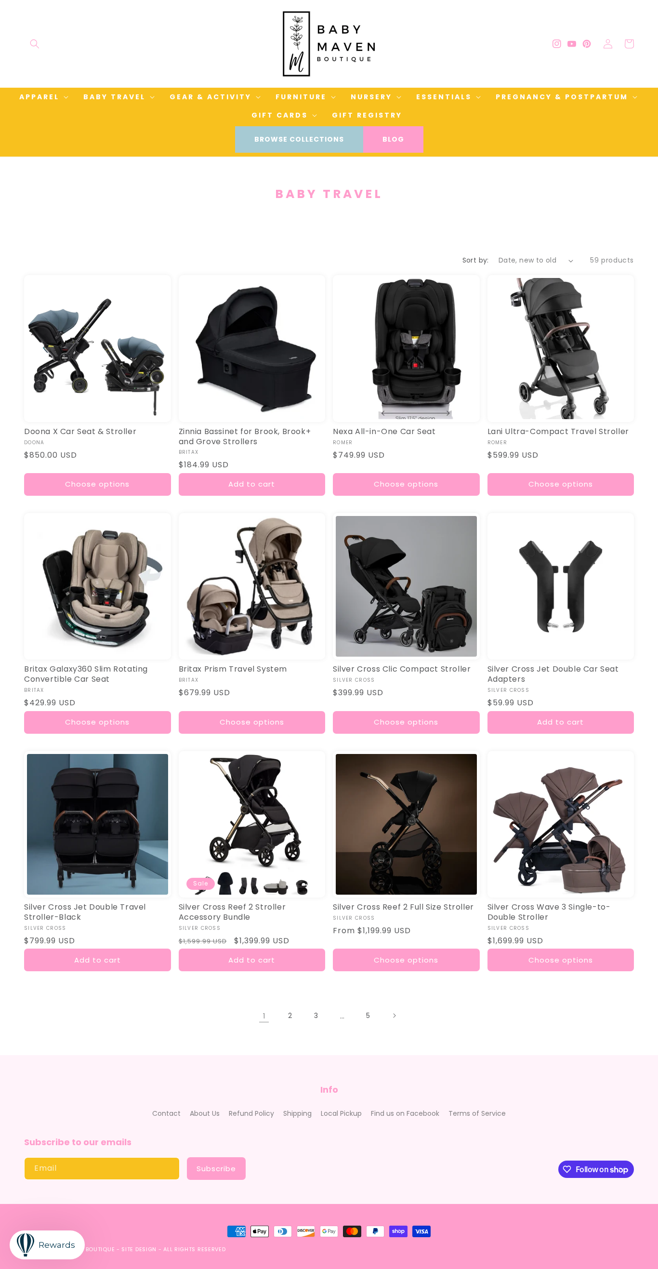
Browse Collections (299, 139)
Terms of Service (477, 1113)
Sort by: (475, 260)
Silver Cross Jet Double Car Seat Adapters (553, 674)
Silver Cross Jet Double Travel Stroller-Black (85, 912)
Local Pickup (341, 1113)
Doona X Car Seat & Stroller (80, 432)
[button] (34, 43)
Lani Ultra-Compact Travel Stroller (558, 432)
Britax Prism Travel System (233, 669)
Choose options (97, 484)
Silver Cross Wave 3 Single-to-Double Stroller (549, 912)
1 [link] (264, 1016)
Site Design (139, 1249)
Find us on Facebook (405, 1113)
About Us (205, 1113)
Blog (393, 139)
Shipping (297, 1113)
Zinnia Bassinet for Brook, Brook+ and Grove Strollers (245, 437)
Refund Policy (251, 1113)
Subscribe (216, 1168)
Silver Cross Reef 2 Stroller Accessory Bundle (232, 912)
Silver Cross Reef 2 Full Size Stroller (403, 907)
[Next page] (394, 1015)
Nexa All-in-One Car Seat (384, 432)
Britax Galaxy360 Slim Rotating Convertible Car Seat (86, 674)
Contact (166, 1113)
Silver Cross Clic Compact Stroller (402, 669)
